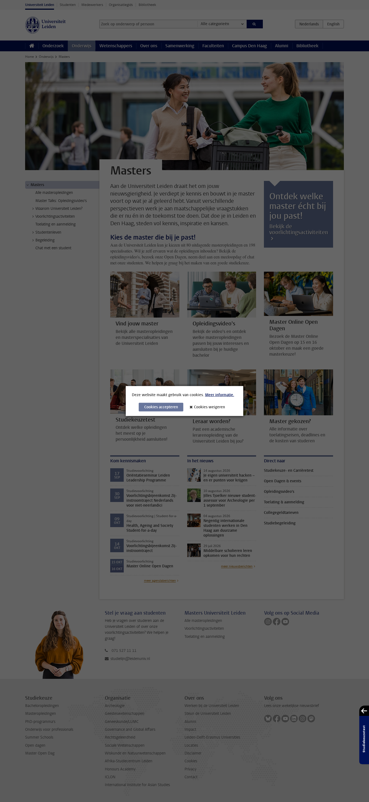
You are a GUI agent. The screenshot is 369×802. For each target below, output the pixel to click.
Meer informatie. (219, 394)
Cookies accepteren (161, 407)
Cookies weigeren (209, 407)
